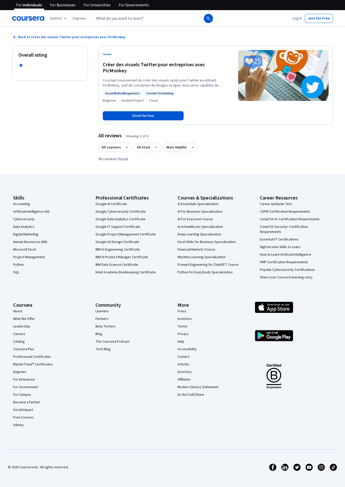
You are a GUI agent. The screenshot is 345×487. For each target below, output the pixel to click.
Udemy (18, 425)
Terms (182, 326)
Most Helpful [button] (176, 147)
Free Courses (23, 417)
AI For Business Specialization (200, 211)
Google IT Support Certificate (117, 226)
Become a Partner (26, 402)
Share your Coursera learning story (286, 277)
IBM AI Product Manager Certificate (121, 257)
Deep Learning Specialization (199, 234)
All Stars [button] (143, 147)
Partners (101, 318)
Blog (98, 334)
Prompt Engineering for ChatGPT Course (208, 264)
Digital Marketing (25, 234)
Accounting (21, 204)
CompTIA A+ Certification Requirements (290, 219)
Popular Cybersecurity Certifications (287, 269)
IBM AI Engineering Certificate (117, 249)
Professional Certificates (32, 356)
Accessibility (187, 349)
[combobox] (143, 18)
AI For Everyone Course (195, 219)
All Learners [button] (111, 147)
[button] (79, 18)
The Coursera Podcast (112, 341)
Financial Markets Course (196, 249)
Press (182, 311)
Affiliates (184, 379)
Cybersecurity (24, 219)
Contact (183, 356)
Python (18, 264)
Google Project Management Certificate (125, 234)
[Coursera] (28, 18)
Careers (19, 334)
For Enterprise (24, 379)
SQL (16, 272)
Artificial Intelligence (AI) (31, 211)
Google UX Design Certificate (117, 242)
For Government (25, 387)
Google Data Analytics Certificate (120, 219)
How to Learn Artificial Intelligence (285, 254)
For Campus (22, 394)
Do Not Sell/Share (191, 394)
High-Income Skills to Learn (280, 247)
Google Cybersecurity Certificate (120, 211)
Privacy (183, 334)
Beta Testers (105, 326)
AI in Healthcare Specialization (200, 226)
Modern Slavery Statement (198, 387)
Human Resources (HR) (30, 242)
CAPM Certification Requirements (285, 211)
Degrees (19, 371)
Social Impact (23, 409)
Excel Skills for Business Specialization (207, 242)
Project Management (29, 257)
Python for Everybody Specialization (205, 272)
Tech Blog (103, 349)
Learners (102, 311)
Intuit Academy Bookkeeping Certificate (125, 272)
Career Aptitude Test (276, 204)
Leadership (21, 326)
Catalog (19, 341)
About (17, 311)
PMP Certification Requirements (284, 262)
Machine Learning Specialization (202, 257)
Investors (185, 318)
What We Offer (24, 318)
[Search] (208, 18)
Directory (185, 371)
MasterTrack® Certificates (33, 364)
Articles (183, 364)
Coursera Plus (23, 349)
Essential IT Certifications (279, 239)
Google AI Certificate (111, 204)
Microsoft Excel (24, 249)
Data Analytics (23, 226)
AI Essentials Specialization (198, 204)
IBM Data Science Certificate (116, 264)
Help (181, 341)
